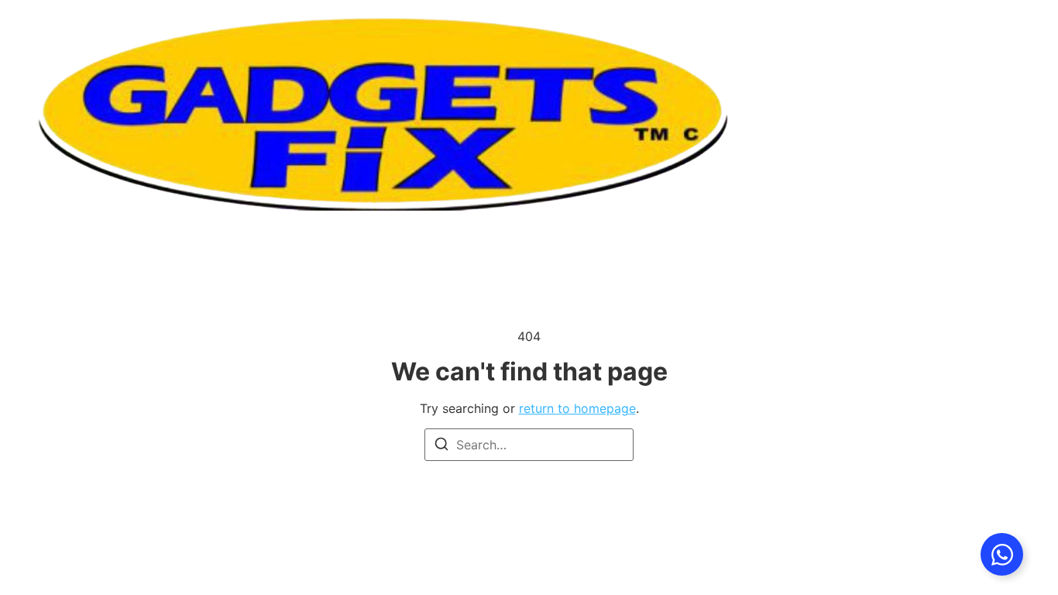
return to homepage (577, 408)
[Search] (441, 446)
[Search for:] (529, 444)
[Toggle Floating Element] (1002, 554)
